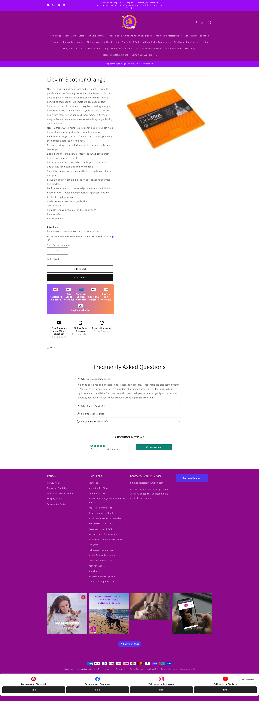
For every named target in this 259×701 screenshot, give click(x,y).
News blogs (94, 571)
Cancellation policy (188, 669)
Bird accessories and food (101, 523)
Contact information (169, 669)
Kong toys (93, 544)
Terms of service (136, 669)
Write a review (153, 447)
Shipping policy (152, 669)
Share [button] (53, 347)
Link (33, 689)
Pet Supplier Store (77, 669)
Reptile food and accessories (102, 555)
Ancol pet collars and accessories (105, 518)
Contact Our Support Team (102, 581)
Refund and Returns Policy (60, 493)
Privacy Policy (53, 482)
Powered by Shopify (92, 669)
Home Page (94, 482)
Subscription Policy (56, 504)
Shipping (76, 231)
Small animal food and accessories (105, 539)
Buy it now (80, 277)
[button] (168, 36)
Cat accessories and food (101, 513)
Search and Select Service (101, 560)
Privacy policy (121, 669)
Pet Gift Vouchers (97, 565)
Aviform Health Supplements (103, 534)
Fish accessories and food (101, 550)
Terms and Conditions (57, 488)
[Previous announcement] (97, 5)
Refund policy (108, 669)
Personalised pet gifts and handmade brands (107, 500)
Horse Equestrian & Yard (100, 529)
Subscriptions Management (102, 576)
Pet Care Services (97, 493)
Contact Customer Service (145, 476)
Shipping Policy (54, 498)
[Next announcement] (161, 5)
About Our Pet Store (98, 488)
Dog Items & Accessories (100, 507)
